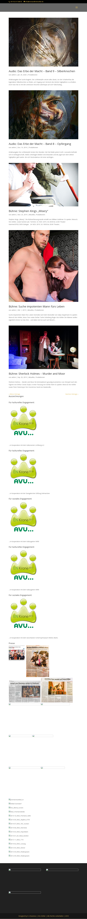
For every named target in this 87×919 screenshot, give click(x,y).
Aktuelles (32, 215)
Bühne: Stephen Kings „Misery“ (28, 211)
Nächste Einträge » (71, 394)
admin (14, 75)
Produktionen (32, 75)
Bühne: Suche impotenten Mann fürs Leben (37, 306)
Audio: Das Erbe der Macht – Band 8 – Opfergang (40, 144)
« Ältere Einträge (14, 394)
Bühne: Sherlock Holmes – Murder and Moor (37, 373)
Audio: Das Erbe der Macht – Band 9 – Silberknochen (42, 71)
